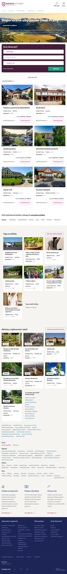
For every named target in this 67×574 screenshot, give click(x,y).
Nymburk (49, 475)
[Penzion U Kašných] (49, 177)
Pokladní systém (6, 564)
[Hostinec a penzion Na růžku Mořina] (17, 95)
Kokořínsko (44, 465)
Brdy (37, 219)
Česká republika (21, 11)
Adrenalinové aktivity (8, 436)
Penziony (53, 527)
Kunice (51, 473)
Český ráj (49, 453)
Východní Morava (37, 457)
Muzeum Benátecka (31, 378)
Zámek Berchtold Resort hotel (47, 149)
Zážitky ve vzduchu (31, 307)
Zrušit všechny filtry (8, 68)
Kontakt (29, 557)
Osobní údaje (19, 557)
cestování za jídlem (38, 215)
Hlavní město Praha (7, 460)
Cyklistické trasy (6, 425)
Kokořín (39, 473)
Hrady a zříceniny (30, 407)
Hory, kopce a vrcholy (30, 425)
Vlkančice (23, 473)
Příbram (9, 473)
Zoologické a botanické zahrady (11, 434)
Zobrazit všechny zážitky (54, 234)
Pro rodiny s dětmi (39, 525)
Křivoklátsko (14, 467)
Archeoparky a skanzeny (24, 432)
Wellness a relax (38, 527)
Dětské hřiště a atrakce (34, 429)
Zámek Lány (51, 349)
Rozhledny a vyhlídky (31, 411)
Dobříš (45, 473)
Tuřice (3, 473)
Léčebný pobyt (9, 281)
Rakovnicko (57, 219)
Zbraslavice (31, 473)
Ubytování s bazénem (40, 534)
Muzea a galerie (6, 429)
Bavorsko (20, 550)
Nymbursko (40, 467)
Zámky (27, 404)
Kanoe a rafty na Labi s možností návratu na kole (33, 254)
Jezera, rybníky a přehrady (22, 427)
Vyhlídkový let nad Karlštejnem (11, 253)
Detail (25, 120)
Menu (63, 5)
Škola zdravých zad (52, 252)
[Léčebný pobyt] (12, 272)
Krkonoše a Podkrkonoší (9, 451)
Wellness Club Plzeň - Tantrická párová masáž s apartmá (12, 309)
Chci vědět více (6, 513)
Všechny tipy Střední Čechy (55, 329)
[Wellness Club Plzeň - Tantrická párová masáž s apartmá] (12, 299)
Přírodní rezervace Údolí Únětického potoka (11, 379)
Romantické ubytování (40, 530)
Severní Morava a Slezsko (37, 453)
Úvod (4, 11)
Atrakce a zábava (30, 416)
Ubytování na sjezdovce (40, 536)
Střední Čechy (31, 11)
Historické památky (30, 402)
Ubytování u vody (39, 538)
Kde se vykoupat (29, 418)
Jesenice (23, 475)
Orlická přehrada (24, 467)
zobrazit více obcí (59, 477)
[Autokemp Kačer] (17, 136)
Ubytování (11, 11)
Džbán (33, 467)
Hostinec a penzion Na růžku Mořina (16, 108)
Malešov (16, 473)
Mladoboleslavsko (51, 467)
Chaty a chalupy (55, 530)
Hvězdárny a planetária (8, 432)
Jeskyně (34, 427)
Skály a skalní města (7, 427)
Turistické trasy (17, 425)
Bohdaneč (16, 475)
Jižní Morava (21, 451)
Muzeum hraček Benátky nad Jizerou (11, 350)
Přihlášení (37, 557)
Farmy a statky (55, 534)
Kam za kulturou (30, 413)
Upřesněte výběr (32, 77)
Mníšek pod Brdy (6, 475)
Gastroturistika (20, 436)
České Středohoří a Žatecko (51, 457)
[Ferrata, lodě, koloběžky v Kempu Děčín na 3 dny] (54, 272)
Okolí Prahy (40, 11)
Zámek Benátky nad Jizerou (31, 350)
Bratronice (57, 475)
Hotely (52, 525)
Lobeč (43, 475)
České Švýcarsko (40, 451)
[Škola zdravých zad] (54, 243)
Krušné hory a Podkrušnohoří (21, 457)
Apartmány (54, 532)
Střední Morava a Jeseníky (25, 455)
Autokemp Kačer (9, 149)
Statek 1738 (7, 190)
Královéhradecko (51, 451)
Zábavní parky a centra (19, 429)
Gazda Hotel (40, 108)
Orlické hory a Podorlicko (9, 455)
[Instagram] (21, 569)
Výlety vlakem (29, 400)
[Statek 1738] (17, 177)
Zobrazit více (61, 36)
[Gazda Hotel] (49, 95)
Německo (15, 445)
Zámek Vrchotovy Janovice (9, 407)
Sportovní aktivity (27, 434)
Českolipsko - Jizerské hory (9, 453)
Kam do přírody (29, 409)
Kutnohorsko (23, 465)
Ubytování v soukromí (57, 536)
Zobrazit (56, 69)
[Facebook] (15, 569)
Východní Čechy (6, 457)
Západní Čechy (49, 455)
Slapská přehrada (22, 219)
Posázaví (31, 219)
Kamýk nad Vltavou (33, 475)
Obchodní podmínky (7, 557)
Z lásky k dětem (31, 281)
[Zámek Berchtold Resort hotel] (49, 136)
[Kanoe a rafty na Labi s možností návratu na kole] (33, 243)
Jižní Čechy (30, 451)
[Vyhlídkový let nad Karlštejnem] (12, 243)
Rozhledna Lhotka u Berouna (53, 379)
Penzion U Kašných (43, 190)
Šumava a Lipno (23, 453)
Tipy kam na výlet (30, 397)
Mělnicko (49, 219)
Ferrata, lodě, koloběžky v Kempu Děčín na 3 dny (54, 282)
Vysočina (57, 455)
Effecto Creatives (60, 569)
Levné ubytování (38, 541)
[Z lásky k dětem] (33, 272)
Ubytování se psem (39, 532)
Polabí (42, 219)
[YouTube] (27, 569)
